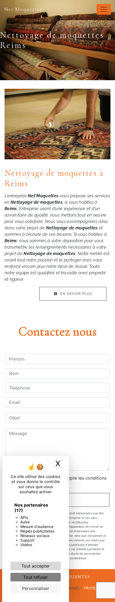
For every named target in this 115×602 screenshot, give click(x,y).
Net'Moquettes (23, 9)
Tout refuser (35, 577)
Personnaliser (35, 588)
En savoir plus (75, 293)
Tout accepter (35, 566)
